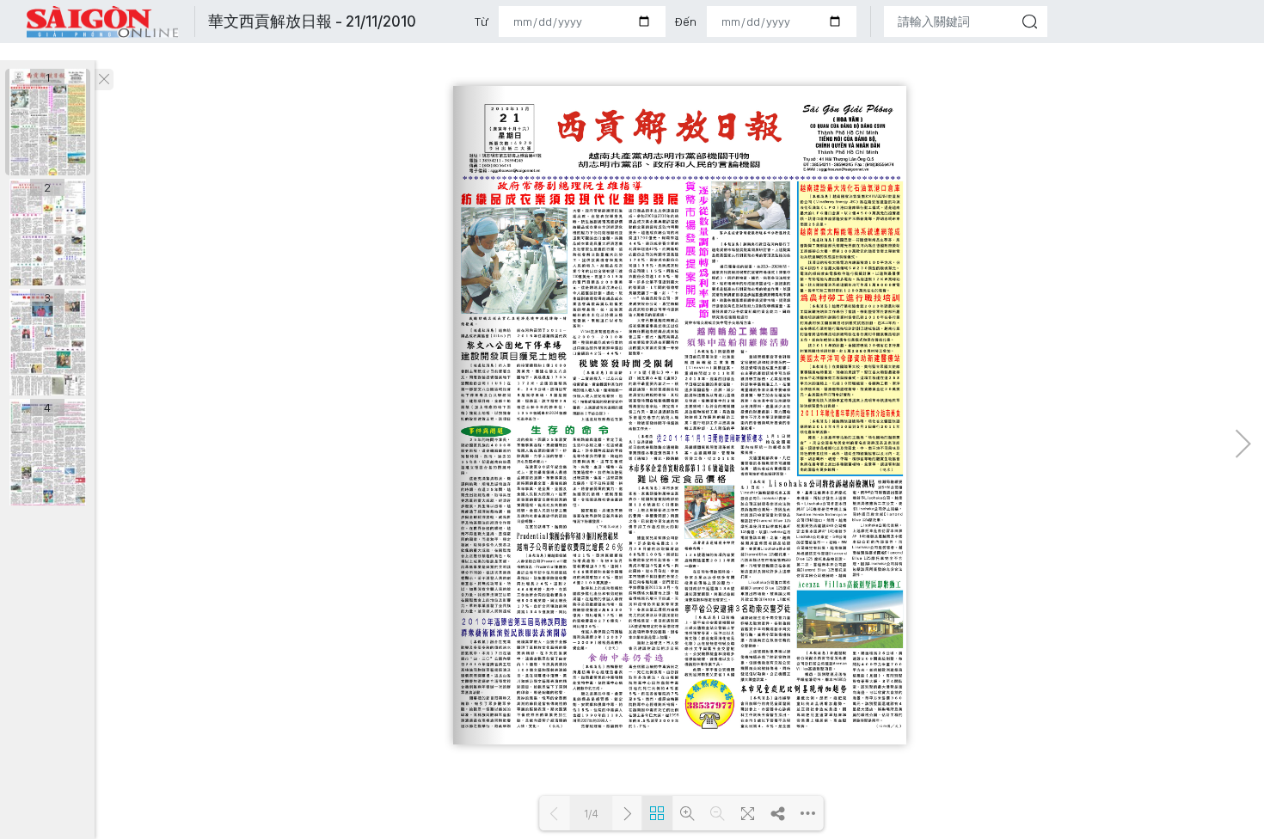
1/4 (591, 813)
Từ (481, 21)
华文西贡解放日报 (103, 22)
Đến (685, 21)
